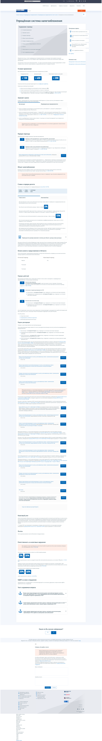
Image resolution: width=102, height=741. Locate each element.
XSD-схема (21, 489)
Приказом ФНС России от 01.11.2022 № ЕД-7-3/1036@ (29, 402)
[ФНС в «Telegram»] (83, 1)
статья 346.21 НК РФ (44, 187)
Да (53, 632)
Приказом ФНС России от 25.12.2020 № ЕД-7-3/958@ (34, 350)
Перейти (63, 407)
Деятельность (54, 5)
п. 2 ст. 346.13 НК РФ (51, 141)
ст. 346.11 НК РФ (42, 114)
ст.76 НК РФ (35, 547)
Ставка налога (22, 197)
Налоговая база (44, 197)
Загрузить (63, 357)
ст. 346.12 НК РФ (57, 93)
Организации (22, 104)
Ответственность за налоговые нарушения (31, 49)
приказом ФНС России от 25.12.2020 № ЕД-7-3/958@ (39, 392)
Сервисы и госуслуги (63, 5)
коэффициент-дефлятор (43, 83)
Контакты (79, 5)
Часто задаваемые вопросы (28, 52)
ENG (84, 5)
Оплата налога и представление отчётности (32, 43)
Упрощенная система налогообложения (77, 61)
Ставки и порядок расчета (28, 41)
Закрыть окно (19, 740)
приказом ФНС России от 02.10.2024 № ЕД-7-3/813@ (39, 438)
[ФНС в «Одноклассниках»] (81, 1)
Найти (82, 10)
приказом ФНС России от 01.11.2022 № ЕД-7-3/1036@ (29, 434)
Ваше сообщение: (38, 666)
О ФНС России (46, 5)
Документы (72, 5)
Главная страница (19, 14)
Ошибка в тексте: (38, 677)
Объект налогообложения (28, 38)
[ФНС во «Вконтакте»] (79, 1)
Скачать (63, 155)
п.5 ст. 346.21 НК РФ (27, 285)
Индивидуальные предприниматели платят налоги (48, 14)
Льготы (24, 46)
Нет (48, 632)
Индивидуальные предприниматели (31, 14)
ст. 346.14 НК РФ (49, 170)
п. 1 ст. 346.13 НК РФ (42, 149)
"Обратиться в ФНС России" (45, 661)
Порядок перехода (26, 35)
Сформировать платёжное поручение (29, 317)
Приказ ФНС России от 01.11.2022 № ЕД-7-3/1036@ (29, 407)
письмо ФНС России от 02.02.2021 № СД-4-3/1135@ (37, 393)
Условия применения (27, 30)
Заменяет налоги (26, 32)
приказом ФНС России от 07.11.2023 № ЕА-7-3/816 (34, 526)
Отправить (48, 687)
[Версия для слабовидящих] (64, 1)
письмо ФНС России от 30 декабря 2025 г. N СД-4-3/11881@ (47, 461)
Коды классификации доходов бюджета (30, 506)
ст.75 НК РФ (43, 566)
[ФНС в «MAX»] (85, 1)
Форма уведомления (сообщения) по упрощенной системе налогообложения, (35, 154)
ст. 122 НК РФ (33, 576)
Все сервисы (71, 53)
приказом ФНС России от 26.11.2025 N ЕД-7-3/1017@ (28, 457)
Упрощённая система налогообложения (77, 64)
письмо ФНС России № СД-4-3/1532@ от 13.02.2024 (31, 425)
